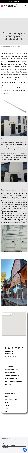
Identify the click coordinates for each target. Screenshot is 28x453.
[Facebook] (5, 347)
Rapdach (15, 12)
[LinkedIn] (19, 347)
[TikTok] (12, 347)
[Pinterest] (22, 347)
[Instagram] (9, 347)
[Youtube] (16, 347)
